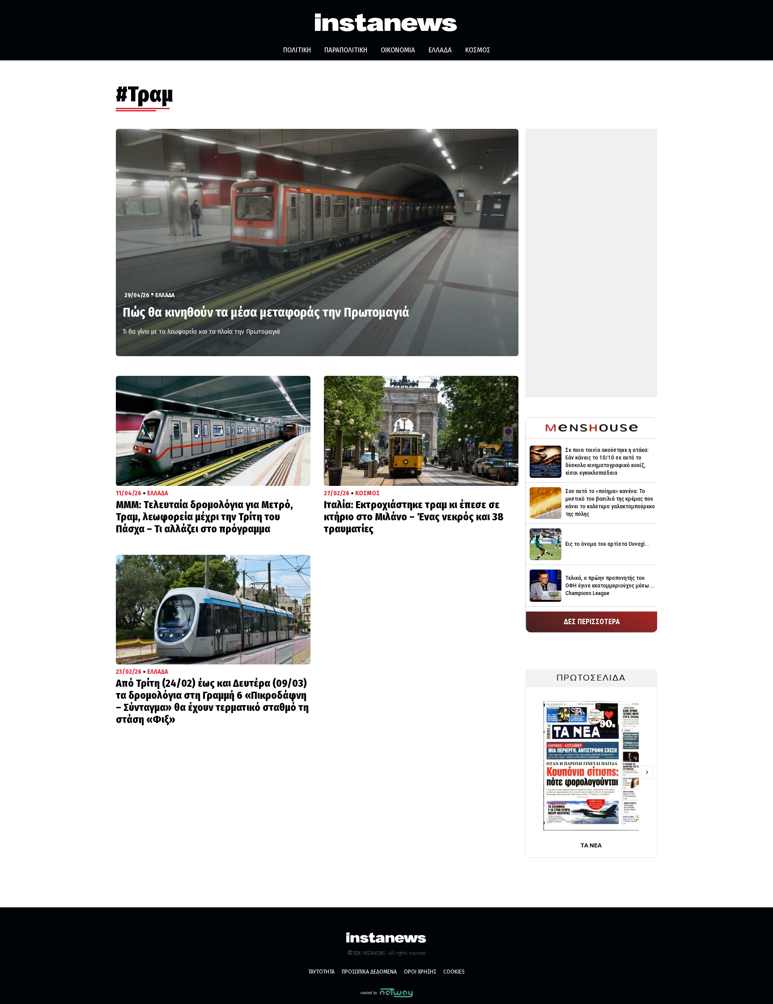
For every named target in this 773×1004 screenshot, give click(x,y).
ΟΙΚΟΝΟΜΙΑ (398, 50)
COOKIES (454, 971)
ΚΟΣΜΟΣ (477, 50)
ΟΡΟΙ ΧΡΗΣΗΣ (420, 971)
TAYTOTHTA (321, 971)
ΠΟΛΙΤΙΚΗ (297, 50)
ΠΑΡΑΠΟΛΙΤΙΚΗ (345, 50)
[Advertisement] (591, 263)
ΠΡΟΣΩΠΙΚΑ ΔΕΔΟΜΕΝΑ (369, 971)
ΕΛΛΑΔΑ (440, 50)
